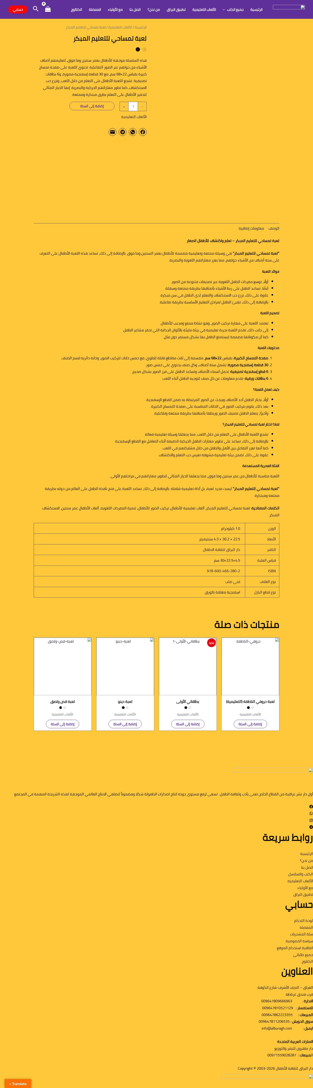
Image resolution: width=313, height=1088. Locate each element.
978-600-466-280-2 (223, 570)
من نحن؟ (154, 9)
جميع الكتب (235, 9)
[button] (225, 9)
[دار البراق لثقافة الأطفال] (289, 8)
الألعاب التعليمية (204, 9)
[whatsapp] (311, 814)
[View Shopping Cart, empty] (48, 9)
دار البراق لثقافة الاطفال (221, 549)
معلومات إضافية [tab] (251, 228)
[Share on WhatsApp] (133, 132)
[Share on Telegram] (122, 132)
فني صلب (232, 581)
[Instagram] (311, 820)
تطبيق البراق (176, 9)
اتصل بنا (135, 9)
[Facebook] (311, 807)
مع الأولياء (115, 9)
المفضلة (95, 9)
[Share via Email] (112, 132)
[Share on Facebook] (143, 132)
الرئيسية (256, 9)
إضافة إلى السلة (92, 106)
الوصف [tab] (274, 228)
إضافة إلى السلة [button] (250, 724)
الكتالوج (76, 9)
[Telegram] (311, 827)
